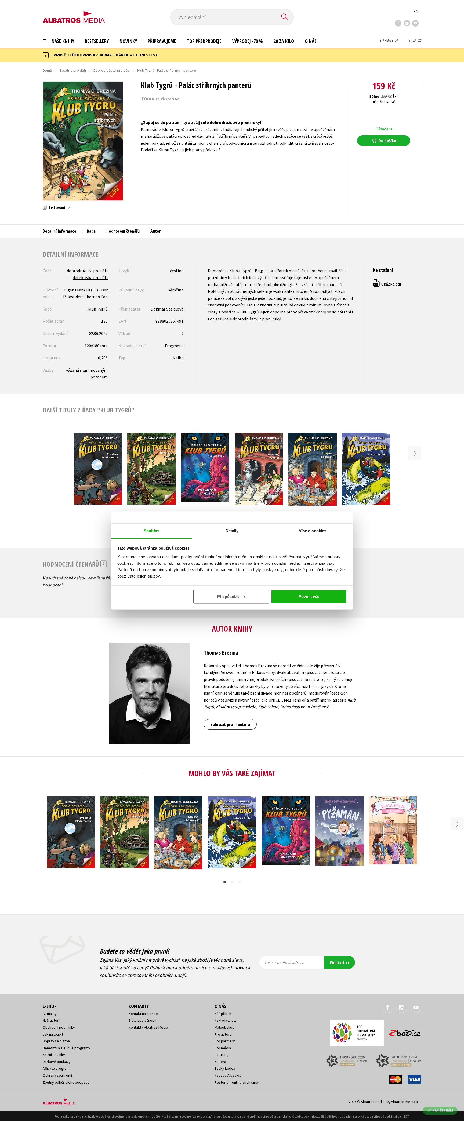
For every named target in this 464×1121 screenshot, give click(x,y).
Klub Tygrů (98, 309)
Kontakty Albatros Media (148, 1027)
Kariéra (220, 1061)
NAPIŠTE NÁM (442, 1110)
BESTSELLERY (97, 41)
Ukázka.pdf (387, 284)
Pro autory (223, 1034)
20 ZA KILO (284, 41)
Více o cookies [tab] (312, 530)
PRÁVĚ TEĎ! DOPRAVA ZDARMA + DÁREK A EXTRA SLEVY (105, 54)
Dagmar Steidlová (167, 309)
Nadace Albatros (228, 1075)
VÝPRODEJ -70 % (247, 41)
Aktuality (50, 1013)
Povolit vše (309, 596)
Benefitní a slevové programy (66, 1048)
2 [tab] (232, 882)
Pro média (223, 1048)
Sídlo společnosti (142, 1020)
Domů (47, 70)
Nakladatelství (226, 1020)
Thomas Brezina (160, 98)
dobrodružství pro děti (87, 270)
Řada (91, 231)
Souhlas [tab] (151, 530)
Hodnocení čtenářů (123, 231)
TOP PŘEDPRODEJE (204, 41)
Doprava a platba (56, 1041)
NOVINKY (128, 41)
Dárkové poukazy (57, 1061)
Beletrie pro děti (73, 70)
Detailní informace (59, 231)
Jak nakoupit (53, 1034)
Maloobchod (224, 1027)
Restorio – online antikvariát (237, 1082)
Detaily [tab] (232, 530)
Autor (155, 231)
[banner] (74, 12)
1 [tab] (224, 882)
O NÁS (311, 41)
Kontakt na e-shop (143, 1013)
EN (416, 11)
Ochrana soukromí (57, 1075)
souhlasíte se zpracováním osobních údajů (143, 975)
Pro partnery (225, 1041)
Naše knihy (62, 41)
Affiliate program (56, 1068)
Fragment (174, 345)
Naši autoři (51, 1020)
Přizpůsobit (228, 596)
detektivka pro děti (90, 277)
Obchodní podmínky (59, 1027)
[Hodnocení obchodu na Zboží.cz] (402, 1031)
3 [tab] (239, 882)
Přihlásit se (340, 962)
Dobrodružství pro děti (111, 70)
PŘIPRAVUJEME (162, 41)
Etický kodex (225, 1068)
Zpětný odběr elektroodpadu (66, 1082)
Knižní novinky (54, 1054)
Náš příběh (223, 1013)
